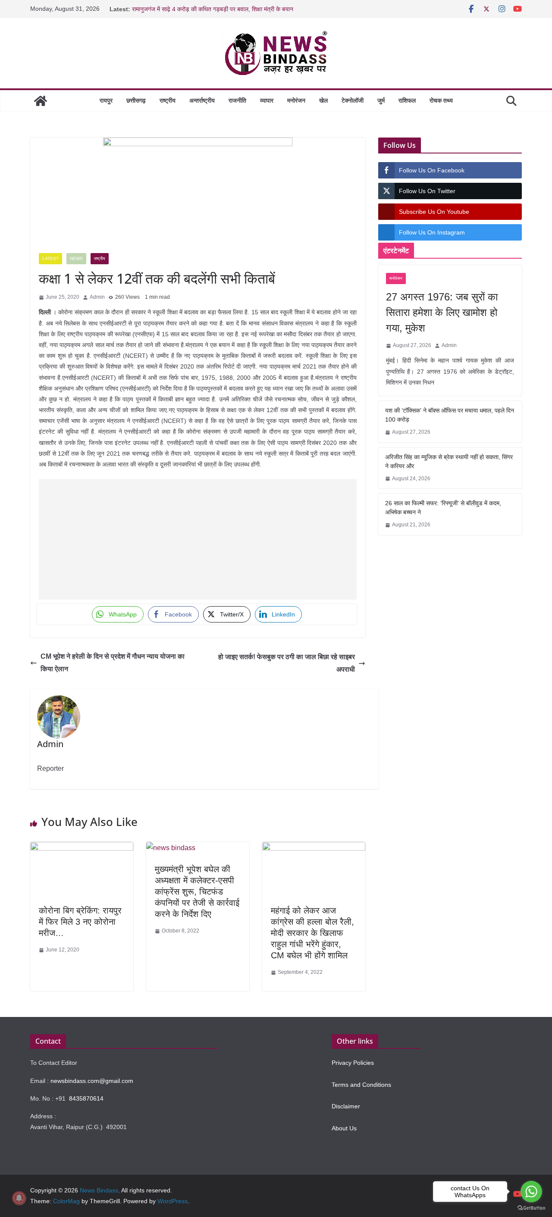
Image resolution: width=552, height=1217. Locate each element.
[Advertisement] (198, 539)
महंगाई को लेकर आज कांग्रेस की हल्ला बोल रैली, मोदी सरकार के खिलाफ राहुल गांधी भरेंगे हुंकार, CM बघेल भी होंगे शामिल (312, 933)
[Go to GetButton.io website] (531, 1208)
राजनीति (237, 100)
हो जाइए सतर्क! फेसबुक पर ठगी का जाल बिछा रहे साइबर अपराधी (286, 663)
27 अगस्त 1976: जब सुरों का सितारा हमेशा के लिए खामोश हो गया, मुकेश (442, 312)
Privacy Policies (353, 1062)
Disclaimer (346, 1106)
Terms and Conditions (361, 1084)
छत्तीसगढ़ (136, 100)
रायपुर (106, 100)
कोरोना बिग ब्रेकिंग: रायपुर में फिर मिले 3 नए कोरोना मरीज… (80, 922)
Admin (97, 297)
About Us (344, 1128)
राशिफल (407, 100)
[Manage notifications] (19, 1198)
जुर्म (381, 100)
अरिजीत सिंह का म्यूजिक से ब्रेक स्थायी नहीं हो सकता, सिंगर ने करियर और (449, 461)
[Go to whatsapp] (531, 1191)
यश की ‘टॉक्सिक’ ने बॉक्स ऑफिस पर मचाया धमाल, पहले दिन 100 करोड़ (449, 415)
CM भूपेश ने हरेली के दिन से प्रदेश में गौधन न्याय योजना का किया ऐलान (113, 663)
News (76, 258)
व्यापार (266, 100)
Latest (50, 258)
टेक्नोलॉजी (353, 100)
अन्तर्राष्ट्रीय (202, 100)
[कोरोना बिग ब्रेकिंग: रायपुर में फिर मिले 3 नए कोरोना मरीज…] (81, 848)
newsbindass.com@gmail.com (91, 1080)
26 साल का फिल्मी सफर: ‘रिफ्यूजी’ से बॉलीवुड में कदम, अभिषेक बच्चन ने (443, 508)
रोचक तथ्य (441, 100)
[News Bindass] (40, 101)
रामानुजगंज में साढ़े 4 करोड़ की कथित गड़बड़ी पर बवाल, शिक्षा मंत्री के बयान (212, 9)
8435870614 (86, 1098)
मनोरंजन (296, 100)
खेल (323, 100)
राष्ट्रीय (168, 100)
